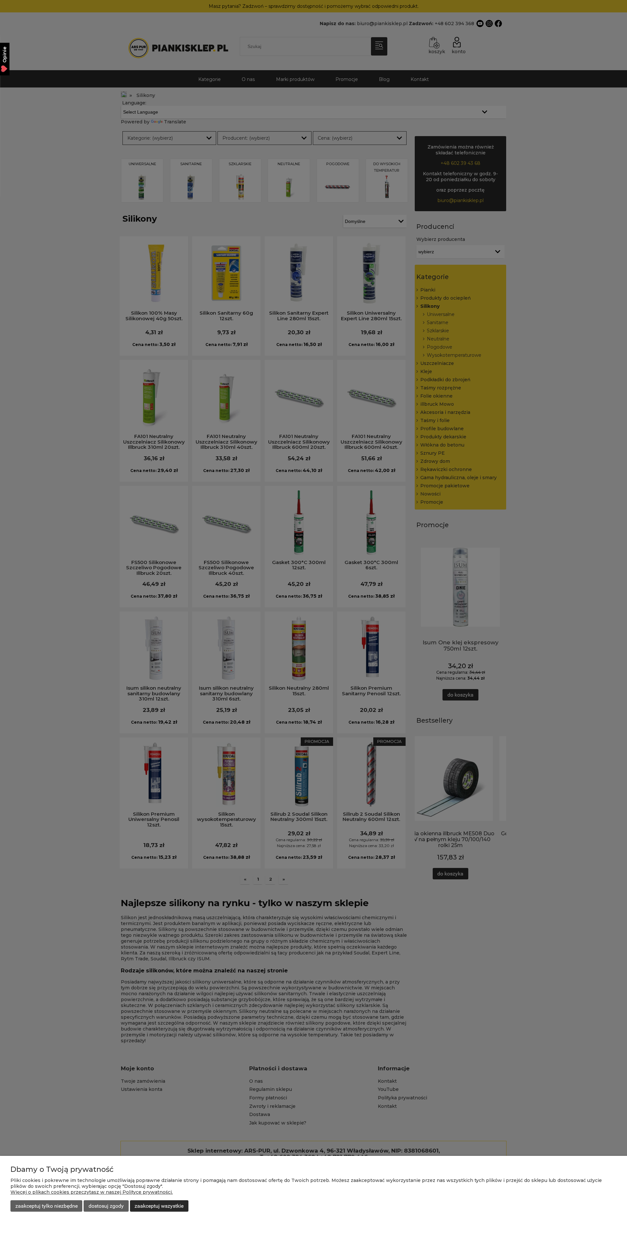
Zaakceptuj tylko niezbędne (46, 1206)
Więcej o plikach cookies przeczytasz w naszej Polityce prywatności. (91, 1192)
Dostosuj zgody (106, 1206)
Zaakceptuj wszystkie (159, 1206)
